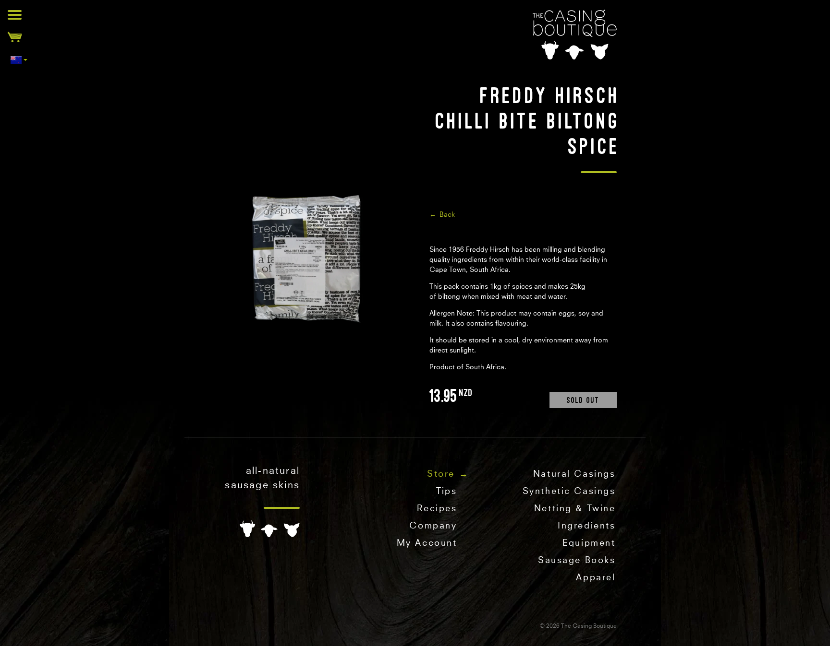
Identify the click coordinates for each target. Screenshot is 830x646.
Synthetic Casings (569, 491)
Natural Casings (574, 474)
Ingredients (586, 526)
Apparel (595, 578)
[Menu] (15, 15)
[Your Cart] (15, 37)
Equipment (588, 543)
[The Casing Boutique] (575, 34)
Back (447, 214)
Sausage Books (576, 560)
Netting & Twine (575, 509)
